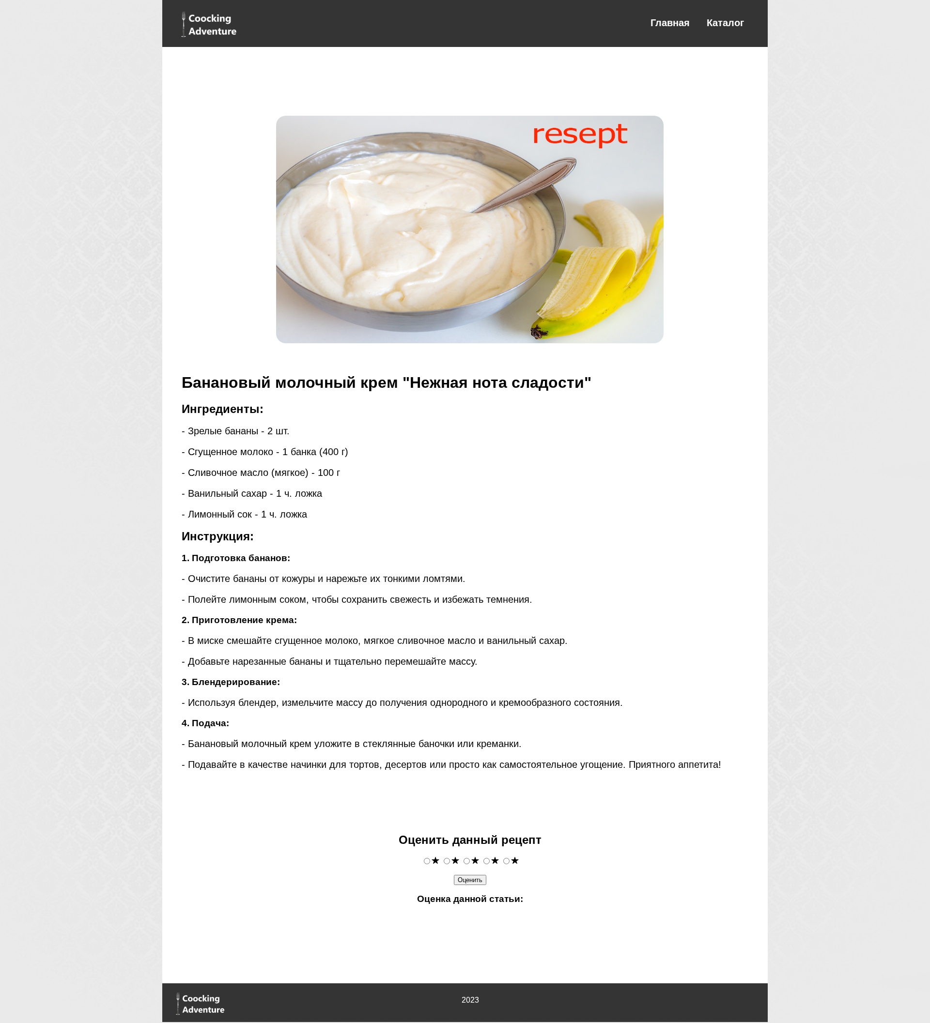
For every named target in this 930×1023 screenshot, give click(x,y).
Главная (670, 22)
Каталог (725, 22)
